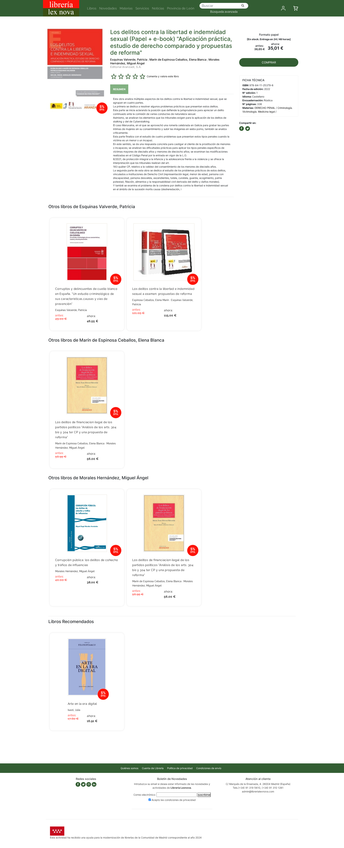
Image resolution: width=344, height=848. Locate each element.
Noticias (158, 8)
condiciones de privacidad (180, 799)
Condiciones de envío (208, 768)
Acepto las (174, 799)
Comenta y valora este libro (163, 76)
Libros (91, 8)
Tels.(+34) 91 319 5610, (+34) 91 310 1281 (258, 787)
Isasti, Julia (74, 710)
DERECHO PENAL (265, 107)
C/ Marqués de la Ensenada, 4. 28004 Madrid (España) (258, 783)
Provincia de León (180, 8)
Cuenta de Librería (153, 768)
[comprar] (116, 226)
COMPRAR (269, 62)
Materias (126, 8)
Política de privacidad (180, 768)
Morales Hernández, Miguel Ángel (75, 571)
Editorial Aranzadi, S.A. (126, 67)
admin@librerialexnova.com (258, 791)
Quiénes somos (129, 768)
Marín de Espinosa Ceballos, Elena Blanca (177, 59)
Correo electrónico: (144, 794)
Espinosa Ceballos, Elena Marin (150, 300)
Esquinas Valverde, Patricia (128, 59)
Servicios (142, 8)
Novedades (108, 8)
